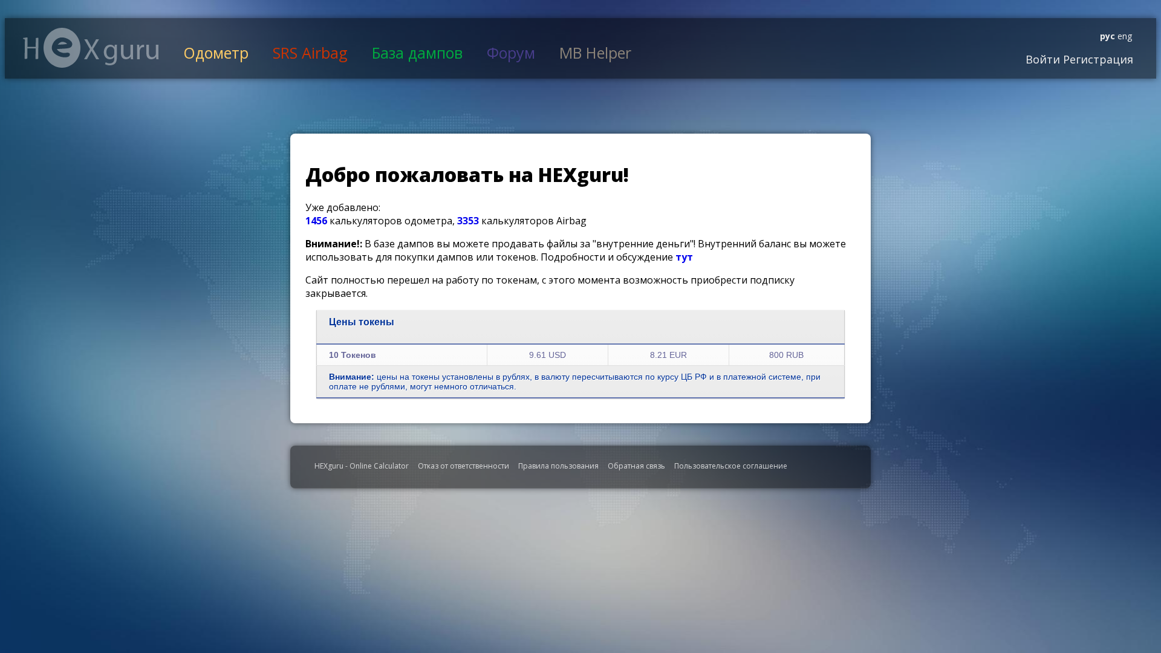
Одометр (216, 52)
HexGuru (91, 48)
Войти (1043, 59)
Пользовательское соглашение (730, 466)
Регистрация (1096, 59)
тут (684, 257)
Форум (511, 52)
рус (1107, 36)
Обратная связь (636, 466)
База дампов (417, 52)
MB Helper (595, 52)
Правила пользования (558, 466)
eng (1123, 36)
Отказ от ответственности (463, 466)
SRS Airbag (310, 52)
